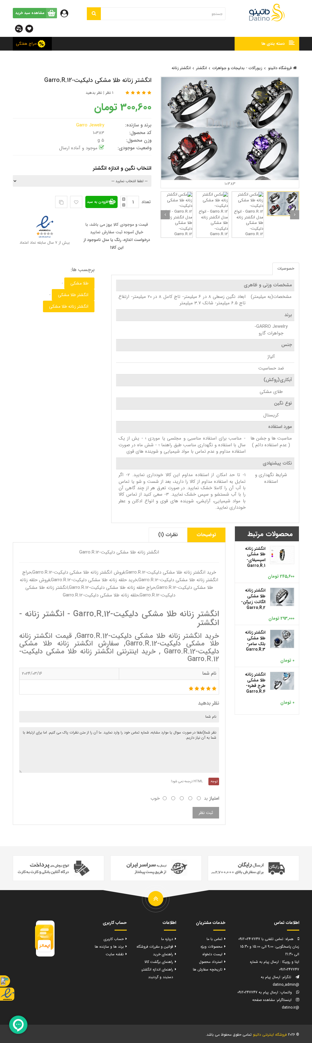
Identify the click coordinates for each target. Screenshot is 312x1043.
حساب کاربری (114, 939)
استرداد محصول (210, 962)
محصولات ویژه (211, 946)
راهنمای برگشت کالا (158, 962)
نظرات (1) (168, 535)
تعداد (146, 202)
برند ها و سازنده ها (109, 946)
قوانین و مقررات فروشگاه (154, 946)
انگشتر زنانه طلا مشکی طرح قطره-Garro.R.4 (255, 683)
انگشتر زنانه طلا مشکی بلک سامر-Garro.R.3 (255, 641)
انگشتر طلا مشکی (73, 295)
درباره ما (167, 939)
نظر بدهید (94, 93)
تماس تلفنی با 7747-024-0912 (260, 939)
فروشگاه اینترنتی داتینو (270, 1035)
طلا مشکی (79, 283)
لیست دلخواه (212, 954)
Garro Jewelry (91, 125)
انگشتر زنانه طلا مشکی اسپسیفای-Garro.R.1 (255, 557)
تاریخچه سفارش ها (207, 969)
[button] (267, 44)
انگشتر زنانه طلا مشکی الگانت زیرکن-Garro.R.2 (253, 599)
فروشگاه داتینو (280, 68)
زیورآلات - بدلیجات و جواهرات (237, 68)
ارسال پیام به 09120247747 (257, 992)
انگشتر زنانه (181, 68)
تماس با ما (214, 939)
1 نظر (109, 93)
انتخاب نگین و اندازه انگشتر (122, 168)
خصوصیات (285, 268)
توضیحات (206, 535)
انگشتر (201, 68)
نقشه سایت (115, 954)
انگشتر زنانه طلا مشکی (68, 306)
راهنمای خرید (163, 954)
